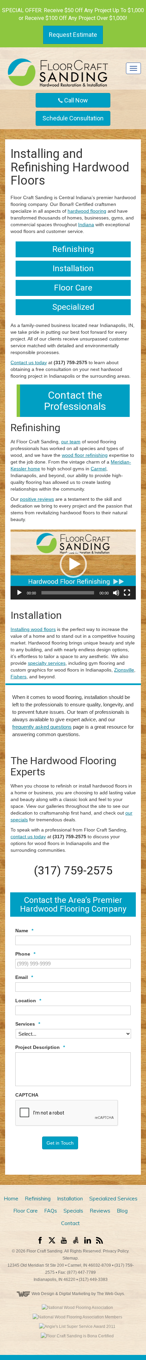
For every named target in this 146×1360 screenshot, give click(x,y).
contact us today (28, 836)
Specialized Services (113, 1198)
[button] (73, 564)
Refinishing (38, 1198)
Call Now (75, 100)
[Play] (19, 592)
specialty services (47, 663)
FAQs (50, 1210)
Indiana (86, 224)
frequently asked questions (42, 727)
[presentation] (66, 1113)
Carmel (98, 468)
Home (11, 1198)
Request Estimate (73, 34)
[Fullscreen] (127, 592)
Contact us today (29, 362)
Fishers (18, 676)
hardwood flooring (87, 211)
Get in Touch (60, 1143)
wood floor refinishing (85, 455)
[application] (73, 565)
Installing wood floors (33, 629)
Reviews (100, 1210)
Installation (70, 1198)
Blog (122, 1210)
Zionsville (124, 670)
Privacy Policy (115, 1251)
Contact (70, 1223)
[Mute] (116, 592)
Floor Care (25, 1210)
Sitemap (70, 1258)
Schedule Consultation (73, 118)
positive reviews (37, 499)
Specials (73, 1210)
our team (70, 441)
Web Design (43, 1293)
